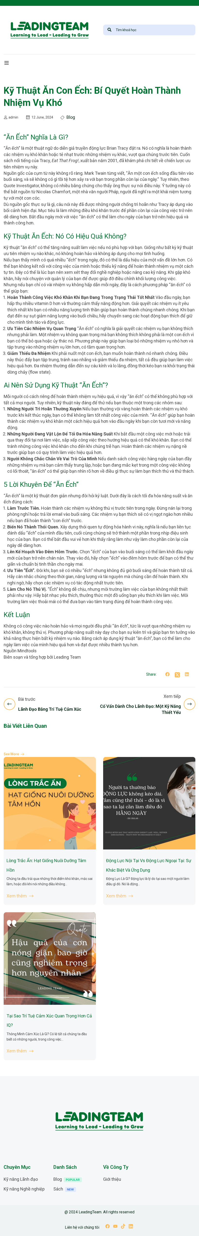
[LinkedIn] (187, 675)
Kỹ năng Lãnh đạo (21, 1179)
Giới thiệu (112, 1179)
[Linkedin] (131, 1227)
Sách (58, 1188)
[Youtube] (115, 1227)
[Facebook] (167, 675)
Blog (70, 117)
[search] (109, 30)
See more (11, 754)
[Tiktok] (123, 1227)
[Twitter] (177, 675)
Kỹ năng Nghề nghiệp (24, 1188)
